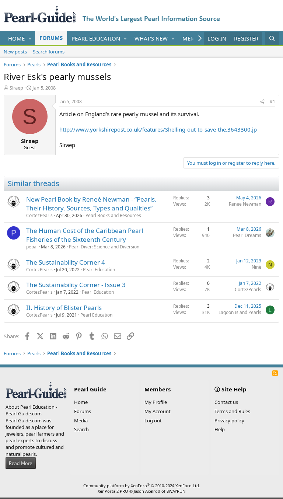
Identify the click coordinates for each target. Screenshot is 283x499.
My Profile (155, 402)
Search (81, 429)
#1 (272, 101)
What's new (151, 38)
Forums (51, 37)
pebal (32, 247)
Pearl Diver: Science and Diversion (104, 247)
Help (219, 429)
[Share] (262, 102)
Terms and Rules (232, 411)
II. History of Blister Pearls (64, 307)
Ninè (256, 267)
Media (81, 420)
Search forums (48, 51)
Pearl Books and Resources (113, 215)
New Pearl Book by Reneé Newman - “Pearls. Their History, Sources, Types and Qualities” (91, 203)
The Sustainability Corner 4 (65, 262)
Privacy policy (229, 420)
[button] (30, 38)
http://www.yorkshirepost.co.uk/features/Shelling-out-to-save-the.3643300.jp (158, 129)
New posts (15, 51)
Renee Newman (245, 204)
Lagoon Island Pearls (240, 312)
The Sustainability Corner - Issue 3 (76, 284)
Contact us (226, 402)
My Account (157, 411)
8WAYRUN (176, 491)
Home (16, 38)
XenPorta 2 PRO (113, 491)
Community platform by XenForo (141, 485)
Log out (153, 420)
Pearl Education (95, 38)
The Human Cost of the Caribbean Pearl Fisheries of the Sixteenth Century (84, 235)
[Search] (272, 38)
